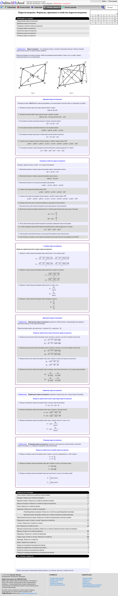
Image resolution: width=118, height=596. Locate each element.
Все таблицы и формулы (25, 556)
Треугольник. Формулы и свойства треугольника (33, 495)
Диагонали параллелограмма (27, 30)
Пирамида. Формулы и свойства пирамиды (31, 534)
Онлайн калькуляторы (57, 578)
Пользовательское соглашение (92, 585)
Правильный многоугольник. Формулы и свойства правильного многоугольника (44, 517)
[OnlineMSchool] (12, 4)
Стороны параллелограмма (26, 28)
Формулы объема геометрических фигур (53, 550)
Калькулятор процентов (57, 585)
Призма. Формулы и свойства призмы (30, 531)
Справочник (54, 581)
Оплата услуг (87, 580)
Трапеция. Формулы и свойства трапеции (31, 509)
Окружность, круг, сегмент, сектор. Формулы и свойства (36, 520)
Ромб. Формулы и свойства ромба (28, 506)
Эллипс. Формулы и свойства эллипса (30, 523)
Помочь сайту (87, 583)
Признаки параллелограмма (26, 23)
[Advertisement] (7, 37)
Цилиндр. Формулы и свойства (27, 539)
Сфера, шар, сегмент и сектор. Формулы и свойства (34, 537)
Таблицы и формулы (56, 583)
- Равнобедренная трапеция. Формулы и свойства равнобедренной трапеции (48, 512)
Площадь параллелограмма (26, 35)
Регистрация (112, 1)
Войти (104, 1)
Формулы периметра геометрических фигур (53, 547)
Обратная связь (87, 578)
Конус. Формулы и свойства (26, 542)
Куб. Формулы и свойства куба (27, 526)
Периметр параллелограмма (26, 33)
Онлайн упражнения (56, 580)
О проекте (86, 581)
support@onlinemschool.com (28, 593)
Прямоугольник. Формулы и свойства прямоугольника (35, 500)
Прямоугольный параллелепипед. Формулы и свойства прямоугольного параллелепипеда (47, 529)
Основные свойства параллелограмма (30, 26)
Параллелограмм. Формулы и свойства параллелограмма (36, 503)
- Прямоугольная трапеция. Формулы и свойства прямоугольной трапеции (48, 514)
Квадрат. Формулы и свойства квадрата (30, 498)
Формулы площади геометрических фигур (53, 545)
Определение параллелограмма (27, 21)
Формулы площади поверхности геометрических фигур (53, 552)
